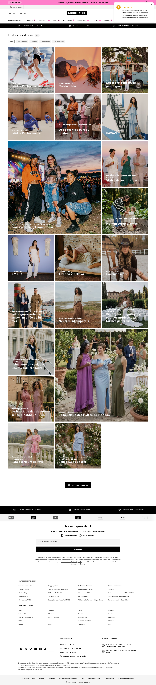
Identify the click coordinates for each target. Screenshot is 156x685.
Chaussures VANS (25, 600)
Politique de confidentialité (62, 559)
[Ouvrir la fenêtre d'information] (146, 2)
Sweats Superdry (25, 589)
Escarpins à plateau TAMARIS (59, 600)
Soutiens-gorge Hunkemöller (118, 596)
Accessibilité (109, 678)
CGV (82, 678)
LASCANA (22, 614)
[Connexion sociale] (21, 649)
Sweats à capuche (25, 586)
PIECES (51, 614)
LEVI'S (110, 614)
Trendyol (81, 624)
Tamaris (51, 610)
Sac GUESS (112, 589)
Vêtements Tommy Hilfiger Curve (90, 600)
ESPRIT (111, 621)
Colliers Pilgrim (24, 593)
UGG (20, 621)
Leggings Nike (53, 586)
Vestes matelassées (115, 586)
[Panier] (146, 13)
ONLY (21, 610)
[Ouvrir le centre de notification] (133, 13)
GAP (50, 624)
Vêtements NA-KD (55, 593)
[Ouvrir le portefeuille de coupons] (119, 13)
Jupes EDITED (53, 596)
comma (51, 621)
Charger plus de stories (78, 485)
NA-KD (80, 614)
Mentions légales (94, 678)
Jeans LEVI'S (23, 596)
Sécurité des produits (126, 678)
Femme (11, 13)
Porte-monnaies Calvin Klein (118, 600)
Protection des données (68, 678)
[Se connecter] (126, 13)
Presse (41, 678)
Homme (22, 13)
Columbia (111, 617)
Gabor (21, 624)
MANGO (111, 610)
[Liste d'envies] (139, 13)
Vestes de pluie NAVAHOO (58, 589)
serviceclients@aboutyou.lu (71, 562)
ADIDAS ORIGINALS (26, 617)
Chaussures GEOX (85, 593)
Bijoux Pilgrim (83, 596)
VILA (80, 610)
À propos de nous (28, 678)
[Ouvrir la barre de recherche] (145, 20)
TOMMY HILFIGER (84, 621)
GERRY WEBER (53, 617)
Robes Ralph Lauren (85, 589)
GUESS (110, 624)
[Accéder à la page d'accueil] (32, 640)
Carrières (51, 678)
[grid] (78, 258)
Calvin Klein (82, 617)
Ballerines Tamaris (85, 586)
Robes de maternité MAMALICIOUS (121, 593)
